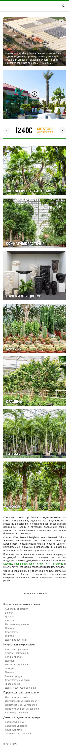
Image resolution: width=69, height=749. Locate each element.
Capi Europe (20, 563)
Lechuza (7, 563)
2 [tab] (8, 19)
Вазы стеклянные (14, 722)
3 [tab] (10, 19)
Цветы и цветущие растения (20, 687)
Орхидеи (9, 668)
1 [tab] (6, 19)
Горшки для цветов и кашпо (21, 692)
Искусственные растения (19, 644)
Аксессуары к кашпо (16, 712)
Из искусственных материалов (22, 708)
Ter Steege (57, 563)
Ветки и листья (13, 657)
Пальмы (9, 628)
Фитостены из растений (18, 733)
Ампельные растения (16, 609)
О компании (28, 593)
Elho (31, 563)
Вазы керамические (16, 725)
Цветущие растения (16, 639)
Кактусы (10, 620)
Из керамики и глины (16, 697)
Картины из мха (13, 729)
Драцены (10, 616)
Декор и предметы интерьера (21, 717)
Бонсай (9, 612)
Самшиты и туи (13, 676)
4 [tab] (12, 19)
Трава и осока (12, 684)
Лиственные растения (17, 624)
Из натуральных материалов (21, 705)
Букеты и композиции (17, 653)
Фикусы (9, 636)
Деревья (10, 660)
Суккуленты (11, 632)
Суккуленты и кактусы (17, 680)
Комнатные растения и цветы (21, 604)
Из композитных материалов (21, 701)
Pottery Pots (43, 563)
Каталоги (42, 593)
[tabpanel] (34, 41)
